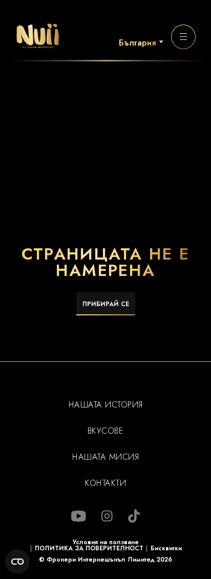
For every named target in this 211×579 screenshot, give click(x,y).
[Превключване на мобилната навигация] (183, 37)
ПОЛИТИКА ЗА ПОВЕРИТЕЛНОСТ (89, 548)
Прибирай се (105, 304)
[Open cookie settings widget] (17, 561)
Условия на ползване (106, 542)
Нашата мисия (105, 457)
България (137, 43)
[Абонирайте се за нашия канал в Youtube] (78, 516)
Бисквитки (166, 548)
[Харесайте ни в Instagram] (107, 516)
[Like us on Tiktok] (134, 516)
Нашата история (106, 405)
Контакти (105, 483)
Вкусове (106, 431)
